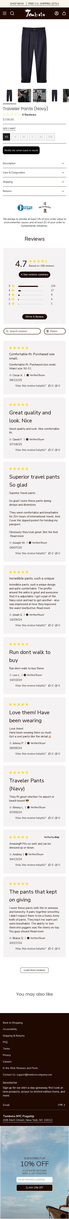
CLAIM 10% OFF (34, 1187)
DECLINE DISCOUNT (34, 1196)
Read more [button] (17, 536)
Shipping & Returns (14, 1035)
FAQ (5, 1042)
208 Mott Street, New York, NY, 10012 (28, 1120)
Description (9, 163)
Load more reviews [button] (34, 970)
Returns (7, 191)
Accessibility (10, 1029)
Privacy (7, 1055)
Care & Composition (14, 172)
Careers (7, 1061)
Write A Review (34, 316)
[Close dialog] (66, 1129)
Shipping (8, 182)
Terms (6, 1048)
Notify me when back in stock (21, 150)
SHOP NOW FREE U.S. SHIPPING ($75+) (34, 3)
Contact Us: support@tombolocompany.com (27, 1074)
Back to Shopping (13, 1022)
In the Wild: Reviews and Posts (20, 1068)
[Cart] (64, 13)
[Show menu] (4, 13)
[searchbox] (22, 331)
